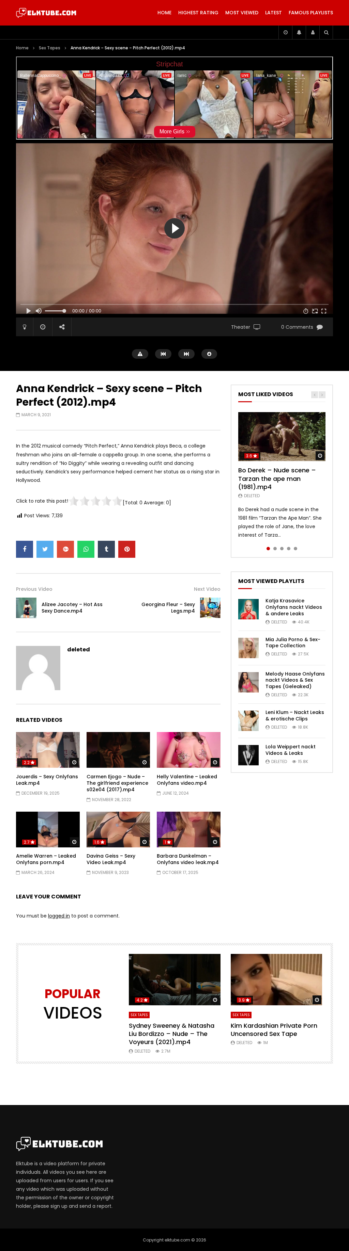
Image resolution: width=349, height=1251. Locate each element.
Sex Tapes (49, 48)
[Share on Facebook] (24, 549)
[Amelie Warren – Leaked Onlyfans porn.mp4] (48, 829)
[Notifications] (299, 32)
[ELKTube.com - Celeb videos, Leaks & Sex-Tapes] (46, 13)
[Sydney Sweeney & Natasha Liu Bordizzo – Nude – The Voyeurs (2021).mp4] (175, 979)
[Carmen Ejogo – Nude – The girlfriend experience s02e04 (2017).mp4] (118, 750)
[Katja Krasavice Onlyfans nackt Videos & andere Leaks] (248, 609)
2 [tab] (275, 548)
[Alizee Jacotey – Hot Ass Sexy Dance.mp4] (26, 608)
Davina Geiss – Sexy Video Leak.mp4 (111, 859)
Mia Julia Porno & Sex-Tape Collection (292, 642)
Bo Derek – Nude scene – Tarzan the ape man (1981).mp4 (277, 478)
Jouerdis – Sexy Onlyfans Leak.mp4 (47, 779)
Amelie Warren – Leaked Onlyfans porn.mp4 (46, 859)
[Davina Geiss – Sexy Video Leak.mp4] (118, 829)
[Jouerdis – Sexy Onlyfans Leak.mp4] (48, 750)
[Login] (312, 32)
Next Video (207, 589)
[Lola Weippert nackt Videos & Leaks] (248, 755)
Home (164, 12)
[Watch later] (285, 32)
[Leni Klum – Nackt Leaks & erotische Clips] (248, 721)
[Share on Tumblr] (106, 549)
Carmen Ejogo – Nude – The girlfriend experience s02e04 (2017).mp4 (117, 783)
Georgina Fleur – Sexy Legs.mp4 (168, 607)
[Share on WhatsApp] (85, 549)
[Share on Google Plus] (65, 549)
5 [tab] (295, 548)
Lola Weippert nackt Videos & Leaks (290, 750)
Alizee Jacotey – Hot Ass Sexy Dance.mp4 (72, 607)
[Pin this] (126, 549)
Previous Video (34, 589)
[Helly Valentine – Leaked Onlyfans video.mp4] (189, 750)
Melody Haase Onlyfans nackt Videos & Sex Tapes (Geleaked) (295, 680)
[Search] (326, 32)
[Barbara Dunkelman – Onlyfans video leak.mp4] (189, 829)
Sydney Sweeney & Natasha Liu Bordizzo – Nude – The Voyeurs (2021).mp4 (171, 1033)
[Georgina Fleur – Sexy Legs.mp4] (210, 608)
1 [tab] (268, 548)
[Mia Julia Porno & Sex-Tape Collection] (248, 648)
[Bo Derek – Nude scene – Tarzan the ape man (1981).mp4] (281, 436)
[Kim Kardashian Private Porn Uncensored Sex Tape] (276, 979)
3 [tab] (282, 548)
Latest (273, 12)
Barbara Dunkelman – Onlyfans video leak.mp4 (188, 859)
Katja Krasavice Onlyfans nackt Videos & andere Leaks (293, 607)
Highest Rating (198, 12)
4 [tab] (288, 548)
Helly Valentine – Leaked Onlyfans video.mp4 (187, 779)
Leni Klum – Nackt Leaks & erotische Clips (294, 715)
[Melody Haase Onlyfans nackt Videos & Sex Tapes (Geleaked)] (248, 682)
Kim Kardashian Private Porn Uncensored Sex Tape (274, 1029)
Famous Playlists (311, 12)
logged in (59, 915)
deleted (78, 649)
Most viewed (241, 12)
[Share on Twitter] (45, 549)
